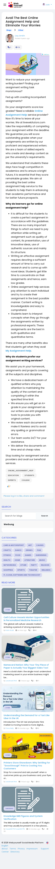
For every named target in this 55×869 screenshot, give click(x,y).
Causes (40, 545)
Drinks (29, 550)
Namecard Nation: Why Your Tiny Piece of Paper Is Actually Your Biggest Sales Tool (26, 666)
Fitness (7, 555)
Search (44, 516)
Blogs (9, 30)
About (5, 848)
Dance (18, 550)
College (26, 480)
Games (28, 555)
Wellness (46, 570)
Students (29, 475)
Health (6, 560)
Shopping (8, 570)
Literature (29, 560)
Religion (45, 565)
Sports (21, 570)
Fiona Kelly (10, 728)
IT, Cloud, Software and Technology (21, 575)
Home (17, 560)
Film (39, 550)
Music (42, 560)
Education (13, 475)
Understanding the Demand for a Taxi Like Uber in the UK (27, 717)
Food (17, 555)
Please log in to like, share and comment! (24, 495)
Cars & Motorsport (13, 545)
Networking (9, 565)
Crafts (7, 550)
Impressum (32, 848)
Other (20, 30)
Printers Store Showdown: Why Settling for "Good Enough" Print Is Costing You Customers (27, 765)
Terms (13, 848)
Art (30, 545)
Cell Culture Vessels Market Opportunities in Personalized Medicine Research (26, 619)
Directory (15, 851)
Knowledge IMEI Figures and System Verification (23, 818)
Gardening (41, 555)
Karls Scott (10, 630)
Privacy (21, 848)
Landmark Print (11, 681)
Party (34, 565)
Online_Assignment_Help (20, 470)
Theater (33, 570)
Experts (12, 480)
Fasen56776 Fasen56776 (15, 829)
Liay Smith (20, 35)
